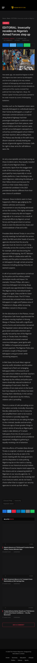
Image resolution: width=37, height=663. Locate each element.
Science (20, 660)
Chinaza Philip (7, 500)
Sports (27, 660)
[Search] (34, 7)
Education (23, 657)
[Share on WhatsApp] (27, 45)
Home (4, 18)
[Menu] (3, 7)
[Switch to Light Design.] (34, 2)
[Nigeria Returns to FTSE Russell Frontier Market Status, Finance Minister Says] (18, 533)
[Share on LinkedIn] (20, 45)
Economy (14, 657)
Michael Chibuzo (9, 38)
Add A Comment (18, 625)
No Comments (8, 40)
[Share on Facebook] (5, 45)
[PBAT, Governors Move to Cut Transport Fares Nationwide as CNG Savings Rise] (18, 565)
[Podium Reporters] (18, 7)
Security (6, 23)
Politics (13, 660)
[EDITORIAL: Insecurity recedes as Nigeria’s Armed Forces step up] (18, 59)
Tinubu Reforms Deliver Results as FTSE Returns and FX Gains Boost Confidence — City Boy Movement (19, 613)
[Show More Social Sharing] (33, 45)
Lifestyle (31, 657)
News (8, 18)
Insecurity (18, 500)
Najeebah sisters (8, 504)
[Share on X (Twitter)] (13, 45)
